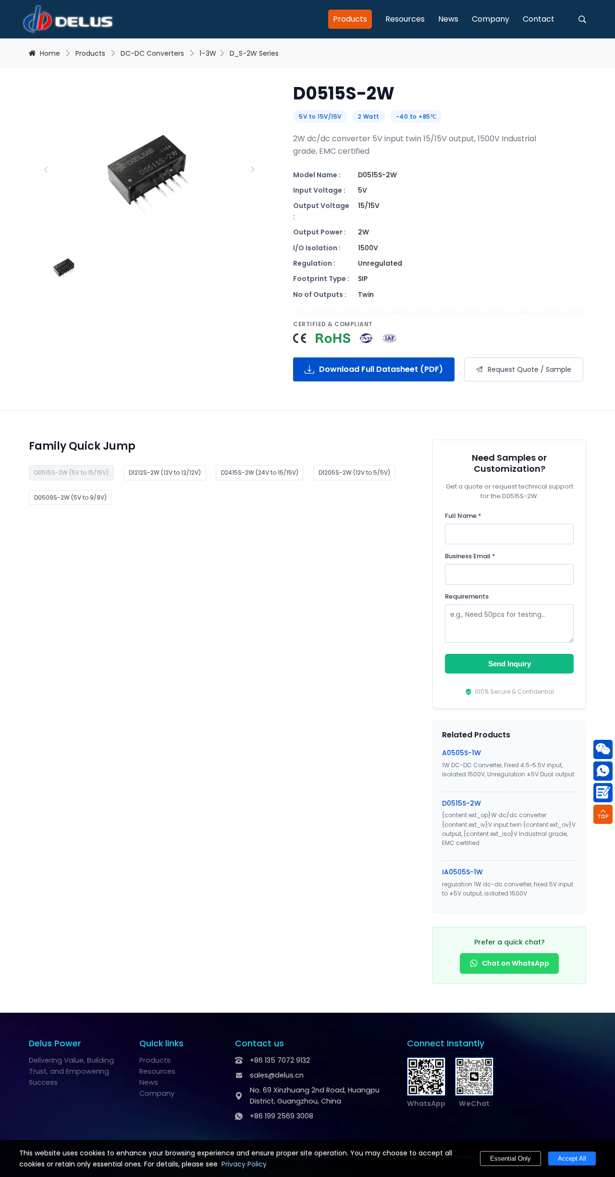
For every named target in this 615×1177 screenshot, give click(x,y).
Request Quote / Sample (529, 369)
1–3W (207, 53)
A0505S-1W (461, 753)
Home (50, 53)
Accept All (572, 1158)
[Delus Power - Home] (68, 19)
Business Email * (470, 556)
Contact (538, 19)
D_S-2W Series (254, 53)
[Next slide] (252, 169)
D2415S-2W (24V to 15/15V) (259, 472)
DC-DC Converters (152, 53)
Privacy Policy (244, 1164)
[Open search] (582, 19)
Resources (405, 19)
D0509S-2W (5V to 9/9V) (70, 497)
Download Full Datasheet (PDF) (381, 369)
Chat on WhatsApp (515, 963)
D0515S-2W (461, 803)
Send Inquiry (509, 663)
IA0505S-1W (462, 872)
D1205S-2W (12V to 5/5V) (354, 472)
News (448, 19)
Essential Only (510, 1158)
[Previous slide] (45, 169)
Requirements (467, 596)
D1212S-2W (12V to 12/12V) (165, 472)
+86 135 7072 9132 (280, 1060)
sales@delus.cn (277, 1075)
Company (490, 19)
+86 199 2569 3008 (281, 1116)
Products (350, 19)
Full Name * (463, 515)
